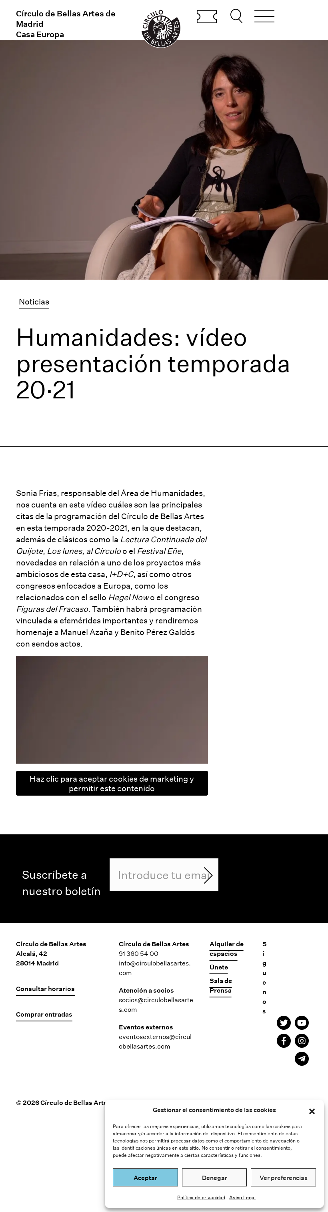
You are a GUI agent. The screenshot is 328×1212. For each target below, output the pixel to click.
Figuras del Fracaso (52, 608)
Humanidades (177, 493)
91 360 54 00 (138, 953)
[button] (312, 1110)
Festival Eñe (159, 550)
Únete (219, 967)
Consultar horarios (45, 988)
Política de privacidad (201, 1197)
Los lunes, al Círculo (84, 550)
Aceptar (145, 1178)
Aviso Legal (242, 1197)
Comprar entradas (207, 17)
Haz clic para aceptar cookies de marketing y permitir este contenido (112, 783)
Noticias (34, 301)
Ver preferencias (284, 1178)
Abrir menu (264, 17)
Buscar (237, 16)
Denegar (214, 1178)
